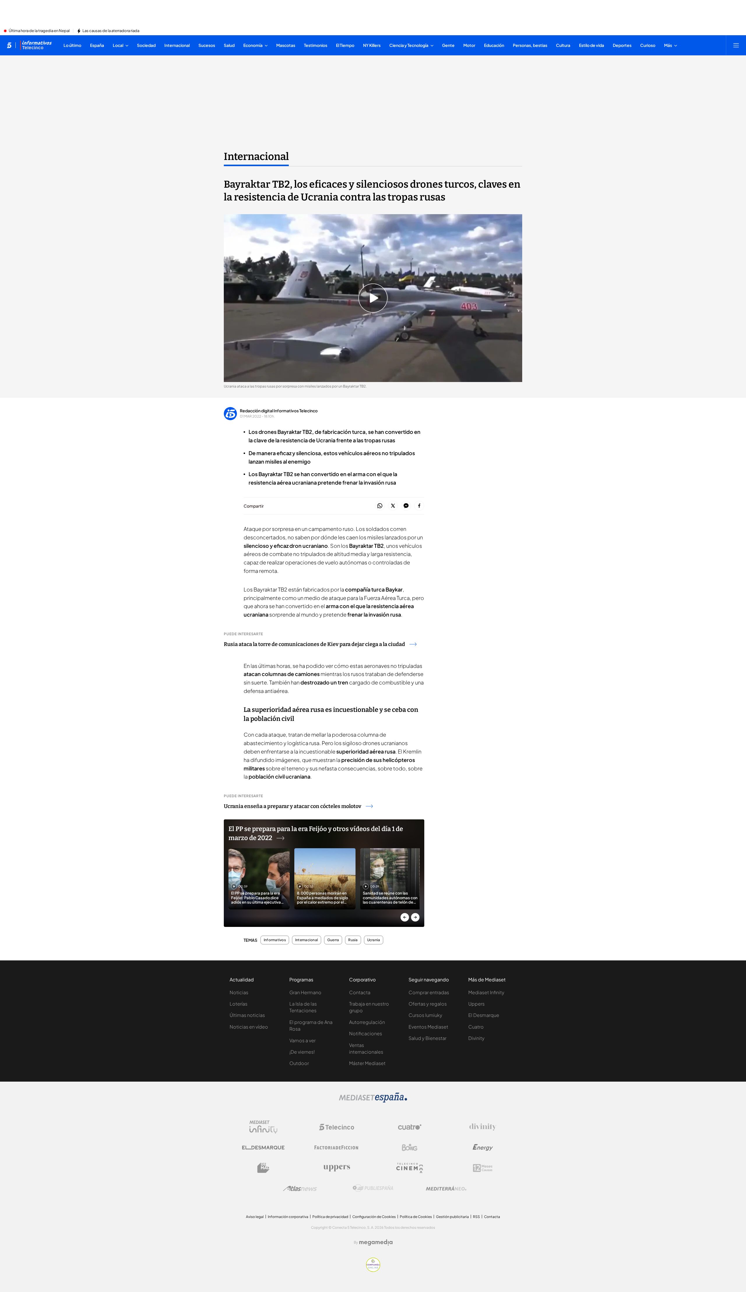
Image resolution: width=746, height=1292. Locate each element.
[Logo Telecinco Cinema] (409, 1168)
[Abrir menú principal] (736, 45)
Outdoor (299, 1063)
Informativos (275, 940)
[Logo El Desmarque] (263, 1148)
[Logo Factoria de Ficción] (336, 1147)
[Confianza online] (373, 1270)
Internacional (256, 156)
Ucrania (373, 940)
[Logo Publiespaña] (373, 1188)
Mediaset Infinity (486, 992)
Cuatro (476, 1027)
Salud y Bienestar (427, 1038)
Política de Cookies (416, 1216)
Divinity (476, 1038)
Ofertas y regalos (428, 1004)
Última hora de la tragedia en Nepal (39, 31)
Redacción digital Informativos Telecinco (279, 411)
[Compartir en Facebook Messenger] (406, 506)
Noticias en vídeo (249, 1027)
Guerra (333, 940)
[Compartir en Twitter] (393, 506)
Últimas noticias (247, 1015)
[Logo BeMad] (263, 1168)
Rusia (353, 940)
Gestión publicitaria (452, 1216)
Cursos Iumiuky (425, 1015)
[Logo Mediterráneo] (446, 1188)
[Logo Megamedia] (376, 1242)
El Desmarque (483, 1015)
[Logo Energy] (483, 1147)
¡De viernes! (302, 1052)
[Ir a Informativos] (36, 45)
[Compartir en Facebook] (419, 506)
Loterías (238, 1004)
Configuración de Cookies (374, 1216)
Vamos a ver (302, 1040)
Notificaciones (365, 1033)
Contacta (359, 992)
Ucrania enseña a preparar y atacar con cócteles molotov (292, 806)
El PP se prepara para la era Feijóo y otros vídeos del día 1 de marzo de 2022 (315, 833)
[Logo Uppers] (336, 1168)
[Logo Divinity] (482, 1127)
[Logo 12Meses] (482, 1168)
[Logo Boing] (410, 1147)
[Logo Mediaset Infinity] (263, 1127)
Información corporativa (288, 1216)
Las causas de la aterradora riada (110, 31)
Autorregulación (367, 1022)
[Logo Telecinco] (336, 1127)
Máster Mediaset (367, 1063)
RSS (476, 1216)
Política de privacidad (330, 1216)
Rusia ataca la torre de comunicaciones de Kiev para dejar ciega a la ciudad (314, 644)
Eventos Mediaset (428, 1027)
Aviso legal (255, 1216)
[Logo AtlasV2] (300, 1188)
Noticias (239, 992)
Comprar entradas (429, 992)
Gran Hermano (305, 992)
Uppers (476, 1004)
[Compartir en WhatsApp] (380, 506)
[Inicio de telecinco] (9, 45)
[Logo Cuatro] (409, 1127)
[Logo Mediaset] (373, 1101)
